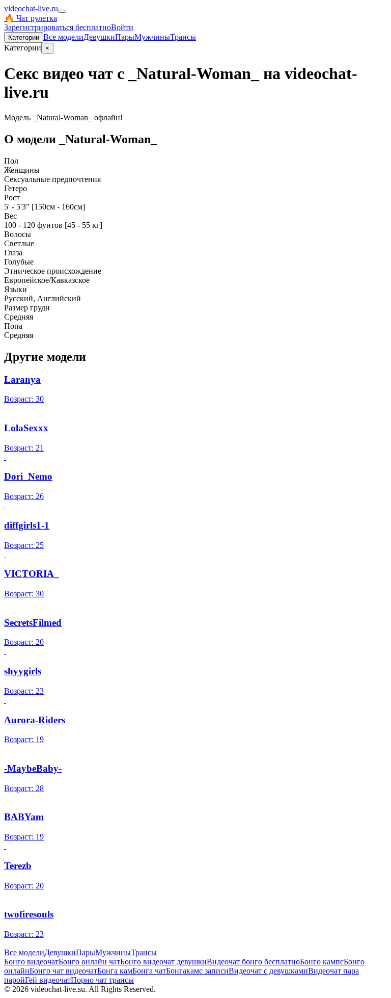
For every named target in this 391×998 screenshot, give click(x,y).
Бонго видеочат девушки (163, 961)
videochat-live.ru (31, 8)
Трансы (183, 37)
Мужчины (152, 37)
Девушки (99, 37)
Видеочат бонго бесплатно (253, 961)
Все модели (24, 952)
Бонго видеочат (31, 961)
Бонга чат (149, 970)
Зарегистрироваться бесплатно (57, 27)
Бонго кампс (322, 961)
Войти (122, 27)
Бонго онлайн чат (89, 961)
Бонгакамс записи (197, 970)
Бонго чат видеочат (63, 970)
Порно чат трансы (102, 980)
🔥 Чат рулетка (30, 18)
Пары (124, 37)
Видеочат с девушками (268, 970)
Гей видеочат (48, 980)
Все (63, 37)
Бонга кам (114, 970)
